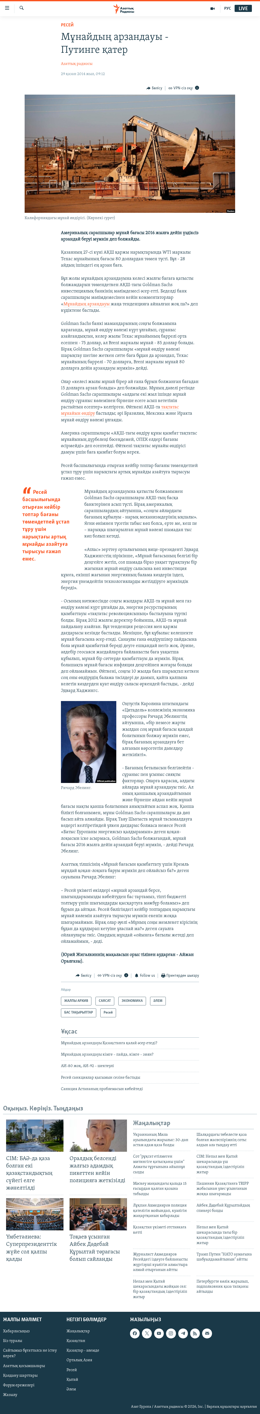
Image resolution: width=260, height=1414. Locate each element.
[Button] (154, 88)
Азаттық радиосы (76, 64)
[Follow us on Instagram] (171, 1333)
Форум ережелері (19, 1385)
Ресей (67, 25)
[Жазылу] (207, 1333)
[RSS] (195, 1333)
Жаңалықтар (78, 1331)
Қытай (72, 1380)
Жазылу (10, 1395)
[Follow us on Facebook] (135, 1333)
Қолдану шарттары (20, 1376)
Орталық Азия (79, 1360)
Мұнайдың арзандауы (87, 304)
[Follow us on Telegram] (183, 1333)
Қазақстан (76, 1341)
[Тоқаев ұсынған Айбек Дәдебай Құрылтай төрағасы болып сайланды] (98, 1214)
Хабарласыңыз (16, 1331)
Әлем (71, 1389)
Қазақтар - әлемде (83, 1351)
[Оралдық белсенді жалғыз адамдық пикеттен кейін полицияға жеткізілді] (98, 1136)
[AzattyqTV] (212, 8)
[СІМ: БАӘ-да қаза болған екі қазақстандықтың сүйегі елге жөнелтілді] (34, 1136)
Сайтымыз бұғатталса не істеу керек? (30, 1353)
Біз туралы (12, 1341)
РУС (227, 9)
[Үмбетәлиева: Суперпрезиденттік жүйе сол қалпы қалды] (34, 1214)
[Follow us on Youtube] (159, 1333)
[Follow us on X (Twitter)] (147, 1333)
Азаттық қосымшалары (24, 1366)
